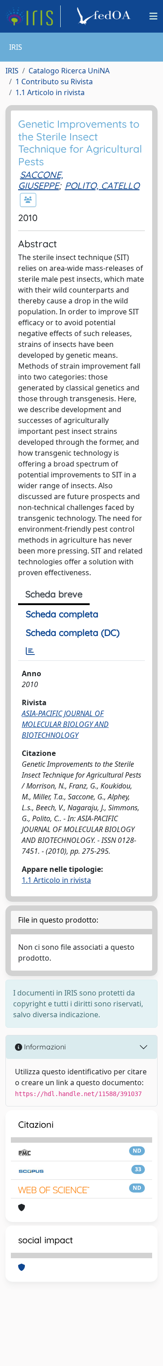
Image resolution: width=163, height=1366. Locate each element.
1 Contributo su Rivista (54, 82)
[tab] (30, 651)
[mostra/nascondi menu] (153, 16)
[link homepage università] (105, 16)
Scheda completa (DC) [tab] (73, 632)
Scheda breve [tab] (53, 594)
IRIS (12, 71)
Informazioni (44, 1046)
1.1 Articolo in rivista (50, 92)
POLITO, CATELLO (102, 185)
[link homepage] (33, 16)
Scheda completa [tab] (62, 614)
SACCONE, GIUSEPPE (40, 180)
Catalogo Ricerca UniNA (69, 71)
